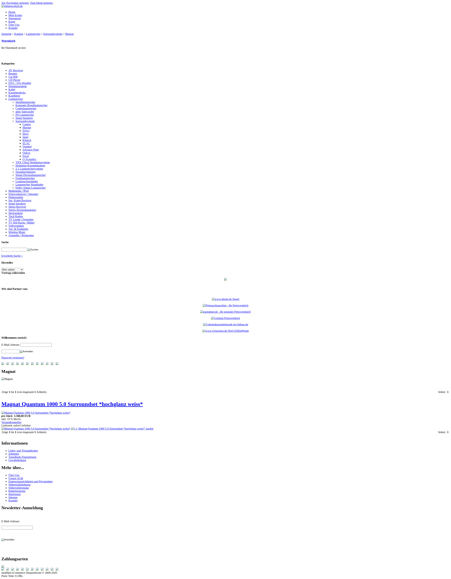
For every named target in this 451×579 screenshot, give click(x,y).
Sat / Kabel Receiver (19, 200)
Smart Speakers (24, 117)
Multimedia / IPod (18, 190)
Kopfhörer (14, 95)
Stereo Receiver (17, 206)
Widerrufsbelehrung (19, 484)
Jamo (25, 136)
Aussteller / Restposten (21, 235)
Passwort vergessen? (12, 357)
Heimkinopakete (17, 86)
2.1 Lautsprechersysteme (29, 168)
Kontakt (12, 500)
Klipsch (27, 140)
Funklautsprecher (25, 178)
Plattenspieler (15, 197)
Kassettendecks (17, 92)
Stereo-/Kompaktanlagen (22, 209)
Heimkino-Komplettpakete (30, 165)
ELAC (26, 143)
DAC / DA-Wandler (19, 83)
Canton (27, 124)
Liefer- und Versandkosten (23, 450)
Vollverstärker (16, 225)
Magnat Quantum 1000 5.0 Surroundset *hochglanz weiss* (72, 404)
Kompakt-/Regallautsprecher (31, 105)
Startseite (6, 33)
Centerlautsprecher (26, 108)
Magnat (69, 33)
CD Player (14, 79)
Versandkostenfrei (11, 422)
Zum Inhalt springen (41, 2)
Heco (26, 133)
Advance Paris (31, 149)
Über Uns (13, 475)
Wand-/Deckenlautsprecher (31, 175)
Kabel (11, 89)
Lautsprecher (33, 33)
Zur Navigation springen (15, 2)
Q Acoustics (29, 159)
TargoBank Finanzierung (22, 456)
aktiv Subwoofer (25, 111)
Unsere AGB (15, 478)
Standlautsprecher (25, 102)
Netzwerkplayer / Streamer (23, 194)
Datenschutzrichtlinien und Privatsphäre (30, 481)
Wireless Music (16, 232)
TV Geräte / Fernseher (20, 219)
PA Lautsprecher (25, 114)
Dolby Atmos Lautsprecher (31, 187)
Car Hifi (13, 76)
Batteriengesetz (16, 490)
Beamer (12, 73)
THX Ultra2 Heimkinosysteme (33, 162)
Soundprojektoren (25, 171)
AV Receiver (15, 70)
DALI (26, 130)
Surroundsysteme (52, 33)
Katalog (18, 33)
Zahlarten (13, 453)
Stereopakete (15, 213)
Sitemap (12, 497)
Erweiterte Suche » (12, 255)
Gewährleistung (17, 460)
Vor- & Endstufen (18, 228)
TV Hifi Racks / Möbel (21, 222)
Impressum (14, 494)
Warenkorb (8, 40)
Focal (26, 156)
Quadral (27, 146)
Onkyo (26, 152)
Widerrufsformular (18, 487)
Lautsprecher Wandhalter (29, 184)
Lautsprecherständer (27, 181)
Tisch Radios (15, 216)
